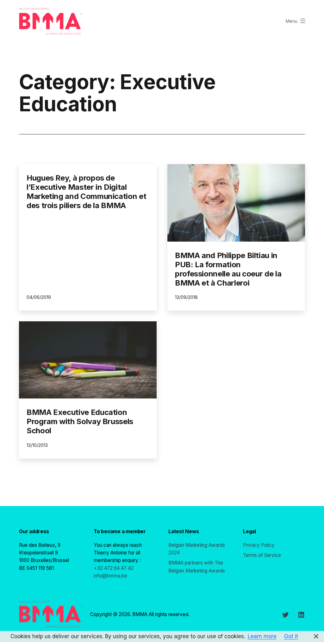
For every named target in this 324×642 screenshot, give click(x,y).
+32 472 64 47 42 (114, 568)
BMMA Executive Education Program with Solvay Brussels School (80, 421)
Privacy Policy (259, 545)
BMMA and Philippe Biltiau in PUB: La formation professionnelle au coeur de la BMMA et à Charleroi (228, 269)
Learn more (262, 636)
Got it (291, 636)
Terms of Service (262, 555)
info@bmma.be (110, 576)
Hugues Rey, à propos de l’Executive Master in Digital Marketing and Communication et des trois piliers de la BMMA (86, 191)
